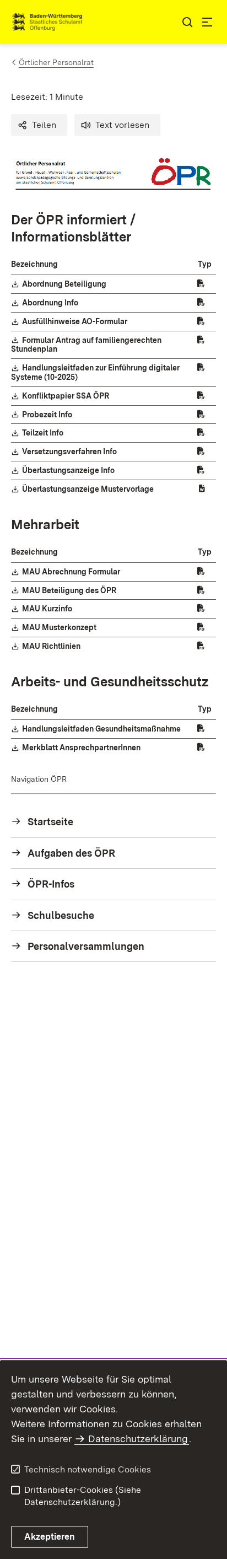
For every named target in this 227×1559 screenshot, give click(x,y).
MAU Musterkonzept (60, 627)
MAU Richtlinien (52, 646)
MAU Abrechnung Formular (71, 571)
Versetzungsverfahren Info (70, 451)
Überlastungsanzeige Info (69, 470)
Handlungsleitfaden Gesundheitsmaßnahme (102, 728)
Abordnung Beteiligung (64, 283)
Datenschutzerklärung (138, 1438)
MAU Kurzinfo (47, 608)
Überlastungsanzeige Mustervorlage (88, 489)
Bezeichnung (34, 264)
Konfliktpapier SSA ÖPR (66, 395)
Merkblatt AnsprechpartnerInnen (82, 747)
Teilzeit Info (43, 432)
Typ (205, 264)
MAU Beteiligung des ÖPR (69, 590)
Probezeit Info (47, 414)
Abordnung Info (50, 302)
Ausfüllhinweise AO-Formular (75, 321)
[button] (39, 125)
